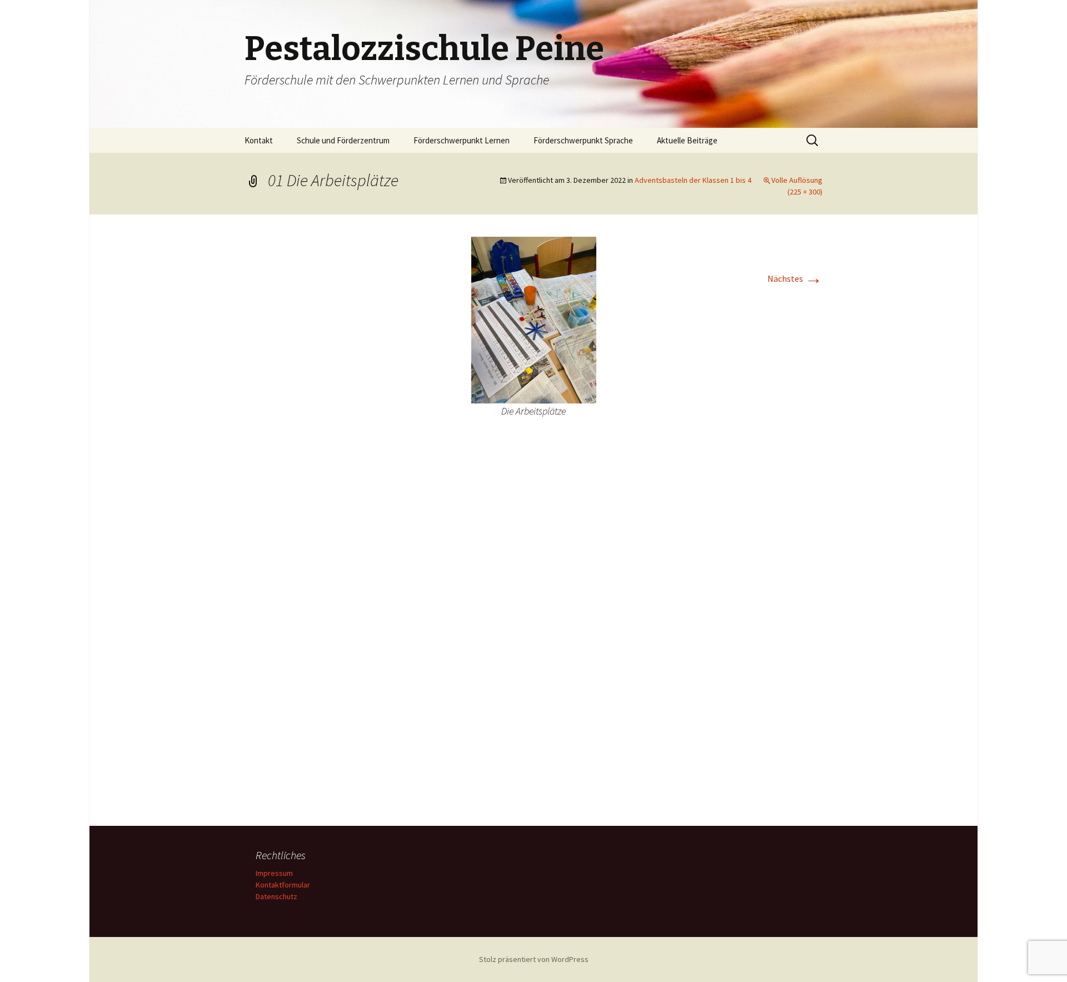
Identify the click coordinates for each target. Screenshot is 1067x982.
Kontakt (259, 140)
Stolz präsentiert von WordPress (534, 959)
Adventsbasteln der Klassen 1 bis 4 (693, 180)
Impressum (274, 873)
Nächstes (794, 278)
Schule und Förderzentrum (343, 140)
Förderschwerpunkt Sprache (583, 140)
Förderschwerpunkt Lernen (461, 140)
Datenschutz (276, 896)
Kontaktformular (283, 885)
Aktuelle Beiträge (687, 140)
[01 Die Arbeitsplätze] (533, 319)
